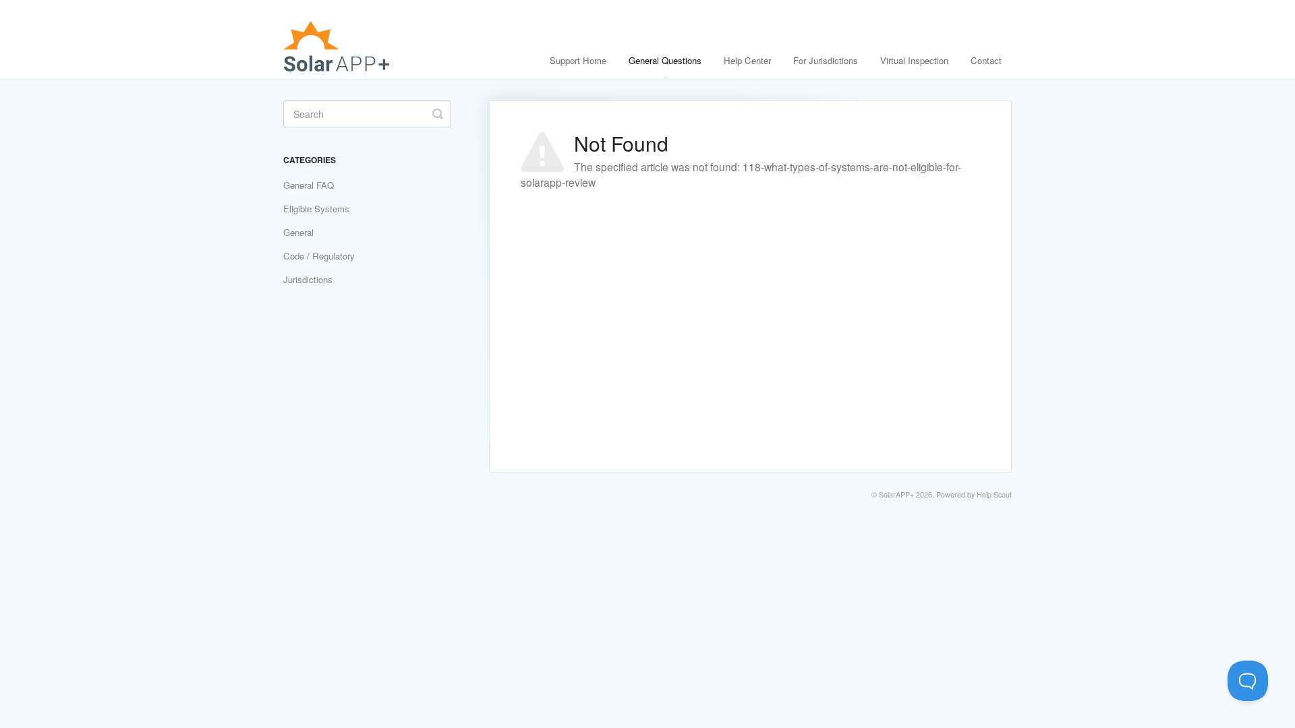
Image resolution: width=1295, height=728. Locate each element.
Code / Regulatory (319, 255)
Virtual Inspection (914, 60)
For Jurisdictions (825, 60)
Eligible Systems (316, 208)
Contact (986, 60)
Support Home (578, 60)
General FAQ (308, 185)
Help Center (747, 60)
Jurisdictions (308, 279)
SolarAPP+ (896, 494)
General (298, 232)
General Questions (665, 60)
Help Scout (994, 494)
